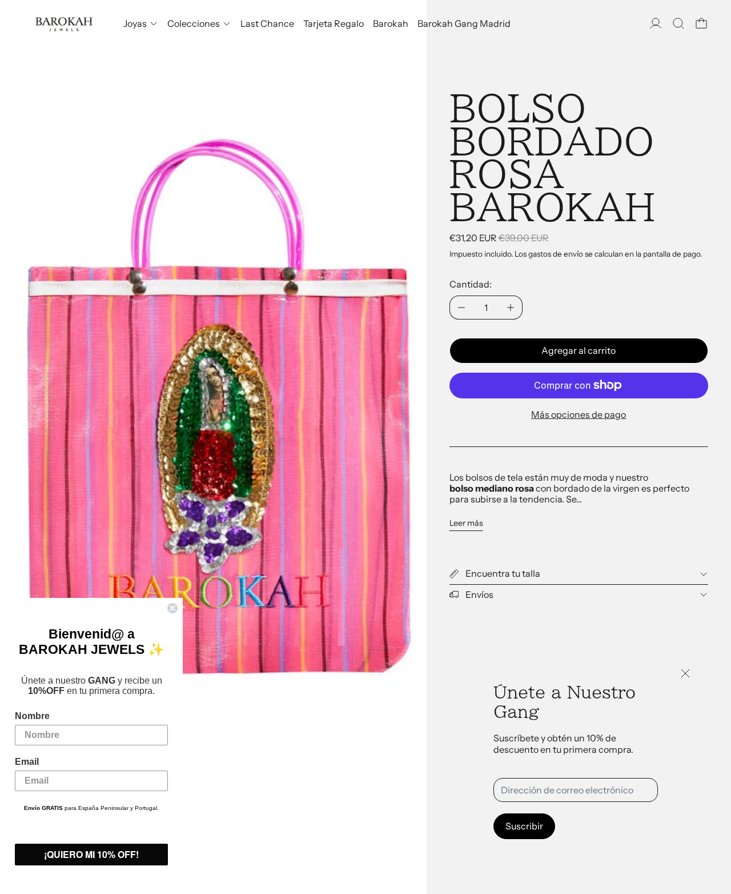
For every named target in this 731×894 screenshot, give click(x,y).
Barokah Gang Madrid (464, 23)
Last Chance (267, 23)
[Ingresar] (655, 23)
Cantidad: (470, 284)
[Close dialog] (172, 608)
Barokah (390, 23)
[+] (511, 308)
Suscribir (524, 826)
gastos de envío (555, 253)
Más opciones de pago (578, 414)
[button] (678, 23)
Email (27, 762)
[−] (461, 308)
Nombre (32, 716)
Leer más (466, 523)
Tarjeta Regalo (333, 23)
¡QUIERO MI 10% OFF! (91, 854)
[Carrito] (701, 23)
